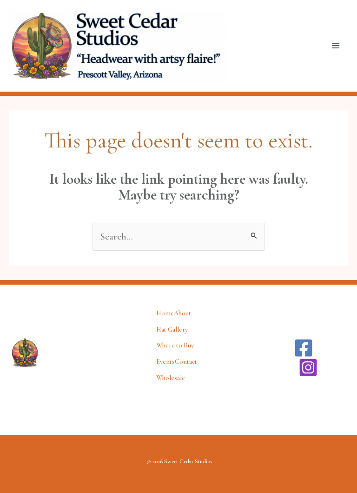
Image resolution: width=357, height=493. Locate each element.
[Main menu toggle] (336, 46)
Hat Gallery (172, 329)
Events (165, 362)
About (182, 313)
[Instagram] (308, 367)
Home (165, 313)
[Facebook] (303, 348)
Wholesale (170, 378)
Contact (186, 362)
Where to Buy (175, 345)
